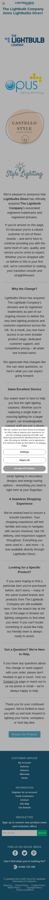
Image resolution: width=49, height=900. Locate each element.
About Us (7, 885)
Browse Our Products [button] (24, 734)
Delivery (24, 766)
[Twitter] (24, 853)
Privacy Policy (21, 885)
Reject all (25, 460)
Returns (24, 770)
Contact (24, 800)
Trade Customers (24, 796)
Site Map (24, 803)
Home (24, 778)
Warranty (24, 774)
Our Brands (24, 807)
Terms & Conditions (25, 890)
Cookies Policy (38, 885)
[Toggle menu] (3, 3)
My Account (24, 762)
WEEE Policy (14, 888)
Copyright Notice (33, 888)
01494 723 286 (26, 866)
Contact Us (10, 681)
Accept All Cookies (24, 468)
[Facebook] (15, 853)
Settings (24, 452)
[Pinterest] (34, 853)
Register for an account (24, 792)
